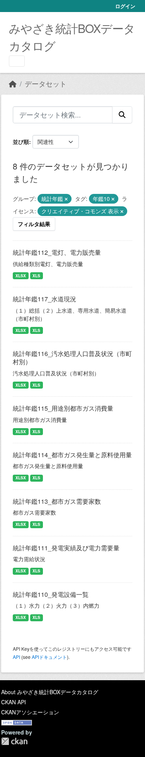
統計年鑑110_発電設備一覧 (51, 594)
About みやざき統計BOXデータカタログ (49, 692)
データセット (46, 83)
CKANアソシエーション (30, 712)
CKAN (14, 741)
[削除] (66, 199)
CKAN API (13, 702)
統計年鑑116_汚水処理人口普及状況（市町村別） (72, 357)
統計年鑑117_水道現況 (44, 298)
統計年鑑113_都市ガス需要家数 (57, 501)
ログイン (125, 6)
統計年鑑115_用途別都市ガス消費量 (63, 408)
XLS (36, 275)
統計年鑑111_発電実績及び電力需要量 (66, 547)
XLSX (20, 275)
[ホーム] (13, 83)
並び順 (21, 141)
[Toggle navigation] (17, 61)
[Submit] (122, 114)
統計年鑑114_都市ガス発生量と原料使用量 (72, 454)
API (16, 656)
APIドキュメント (49, 656)
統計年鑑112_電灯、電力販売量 (57, 252)
